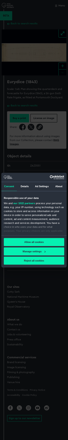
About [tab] (59, 186)
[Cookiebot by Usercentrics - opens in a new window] (49, 177)
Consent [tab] (9, 186)
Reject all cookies (34, 260)
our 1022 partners (24, 203)
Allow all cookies (34, 242)
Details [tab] (25, 186)
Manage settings (32, 251)
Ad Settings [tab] (42, 186)
